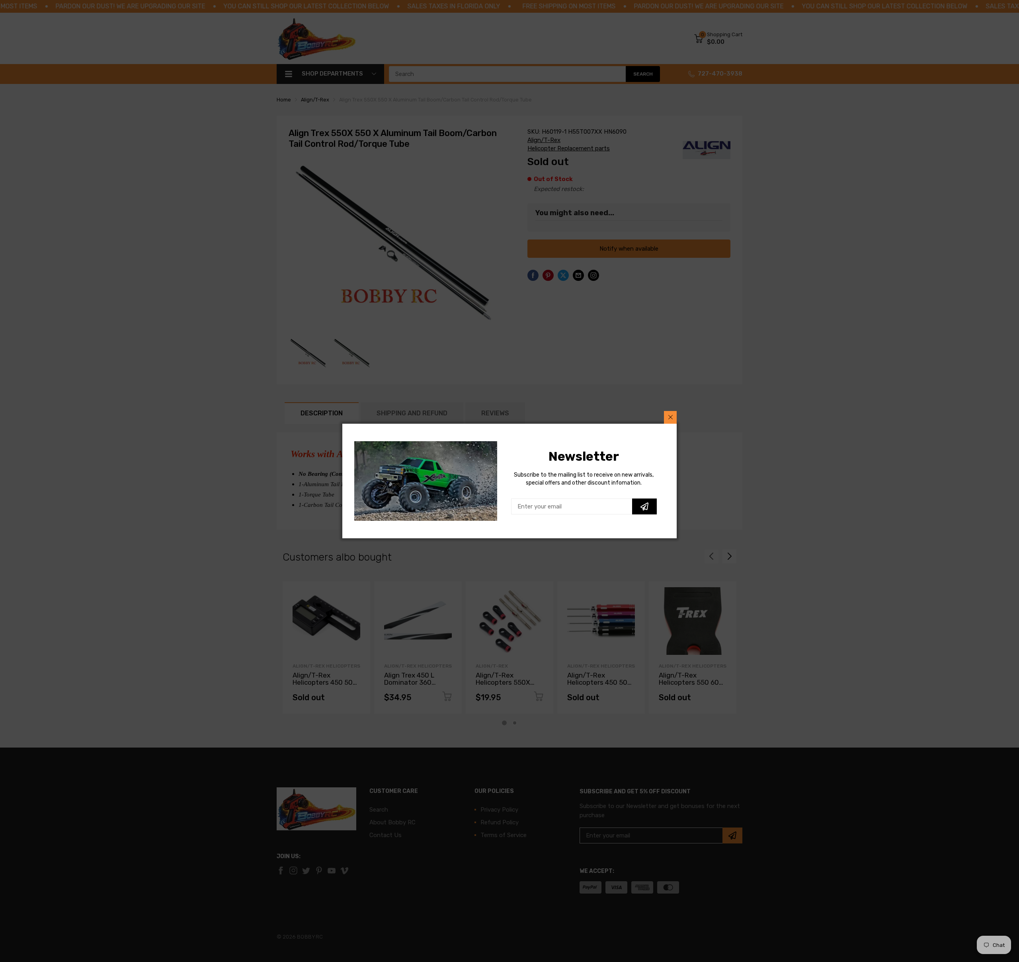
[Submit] (644, 506)
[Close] (670, 417)
